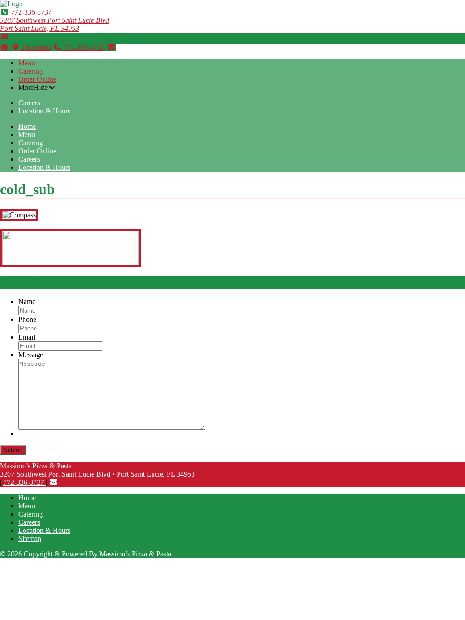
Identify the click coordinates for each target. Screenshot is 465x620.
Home (27, 126)
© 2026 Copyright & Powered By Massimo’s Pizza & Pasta (85, 554)
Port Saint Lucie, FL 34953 (54, 24)
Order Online (37, 79)
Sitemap (29, 538)
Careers (29, 103)
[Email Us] (4, 36)
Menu (26, 63)
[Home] (4, 47)
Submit (13, 450)
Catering (30, 71)
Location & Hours (44, 111)
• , (97, 474)
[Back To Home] (11, 4)
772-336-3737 (31, 12)
